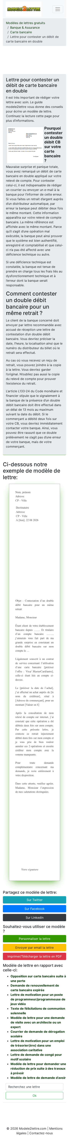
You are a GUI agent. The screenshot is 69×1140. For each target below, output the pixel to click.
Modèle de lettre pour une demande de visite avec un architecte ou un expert (38, 1022)
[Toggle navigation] (57, 9)
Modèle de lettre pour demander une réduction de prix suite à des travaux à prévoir (38, 1068)
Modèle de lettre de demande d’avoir (38, 1078)
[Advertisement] (34, 58)
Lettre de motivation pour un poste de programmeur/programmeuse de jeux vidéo (38, 999)
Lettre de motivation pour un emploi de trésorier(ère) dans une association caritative (37, 1045)
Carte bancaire (21, 32)
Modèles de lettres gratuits (25, 23)
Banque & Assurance (25, 27)
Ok (35, 1096)
